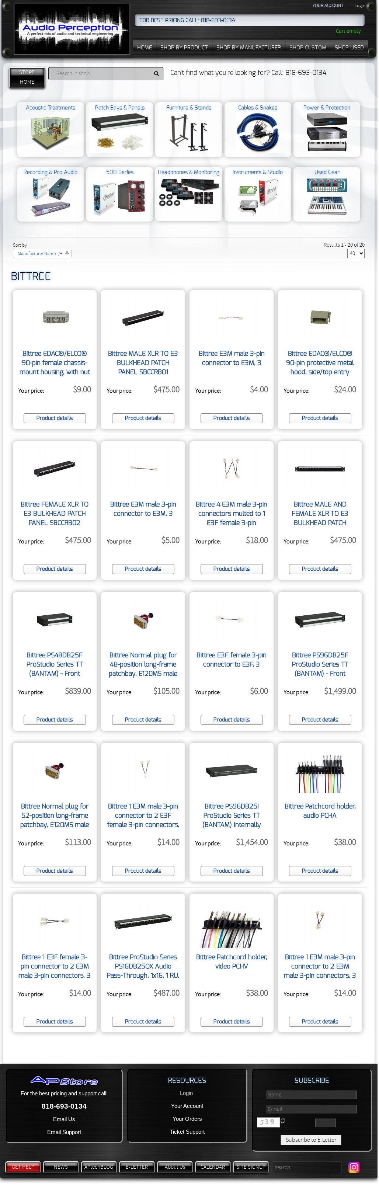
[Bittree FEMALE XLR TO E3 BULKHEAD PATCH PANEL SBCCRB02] (54, 489)
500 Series (119, 172)
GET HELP (23, 1167)
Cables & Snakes (257, 108)
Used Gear (327, 172)
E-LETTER (137, 1167)
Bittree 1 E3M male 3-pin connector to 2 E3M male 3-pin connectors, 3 (320, 966)
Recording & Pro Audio (50, 172)
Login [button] (360, 5)
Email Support (64, 1132)
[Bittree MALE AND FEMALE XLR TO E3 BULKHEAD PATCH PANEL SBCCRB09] (320, 489)
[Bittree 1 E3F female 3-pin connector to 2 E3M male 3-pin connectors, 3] (54, 942)
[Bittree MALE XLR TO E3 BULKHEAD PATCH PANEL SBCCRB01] (143, 338)
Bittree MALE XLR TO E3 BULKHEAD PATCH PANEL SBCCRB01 (143, 363)
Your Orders (187, 1119)
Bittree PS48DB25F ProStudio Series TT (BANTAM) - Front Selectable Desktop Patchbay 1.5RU (55, 674)
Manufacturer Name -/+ (40, 253)
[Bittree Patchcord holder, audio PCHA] (320, 791)
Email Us (64, 1119)
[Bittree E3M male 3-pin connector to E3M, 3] (231, 338)
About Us (175, 1167)
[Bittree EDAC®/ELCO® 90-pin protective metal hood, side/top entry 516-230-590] (320, 338)
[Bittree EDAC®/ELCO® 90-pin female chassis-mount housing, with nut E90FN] (54, 338)
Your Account (187, 1106)
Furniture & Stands (188, 108)
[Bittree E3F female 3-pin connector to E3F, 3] (231, 640)
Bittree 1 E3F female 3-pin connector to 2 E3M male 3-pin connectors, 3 (54, 966)
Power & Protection (326, 108)
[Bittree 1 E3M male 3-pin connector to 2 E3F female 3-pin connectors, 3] (143, 791)
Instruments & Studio (258, 172)
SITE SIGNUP (250, 1167)
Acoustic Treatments (50, 108)
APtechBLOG (98, 1167)
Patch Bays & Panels (120, 108)
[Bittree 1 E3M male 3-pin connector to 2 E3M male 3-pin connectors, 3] (320, 942)
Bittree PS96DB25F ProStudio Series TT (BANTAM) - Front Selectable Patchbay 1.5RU (320, 674)
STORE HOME (27, 77)
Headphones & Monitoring (188, 172)
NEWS (61, 1167)
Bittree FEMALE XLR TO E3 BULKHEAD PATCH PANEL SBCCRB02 (54, 513)
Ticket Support (187, 1132)
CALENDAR (213, 1167)
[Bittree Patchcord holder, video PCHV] (231, 946)
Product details (54, 418)
